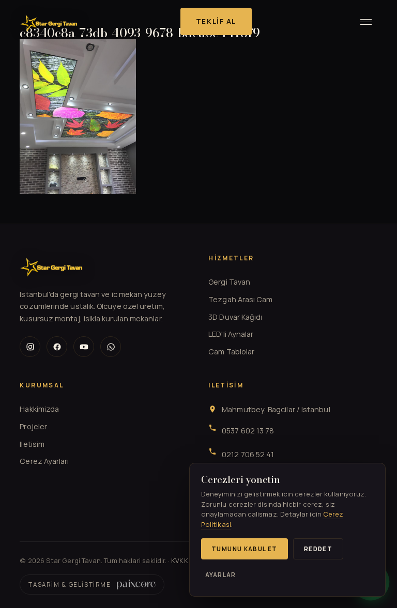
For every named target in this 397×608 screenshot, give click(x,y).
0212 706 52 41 (248, 454)
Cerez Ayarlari (44, 461)
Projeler (33, 426)
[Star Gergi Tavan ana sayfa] (49, 21)
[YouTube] (83, 346)
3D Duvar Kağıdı (235, 317)
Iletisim (32, 444)
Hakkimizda (39, 409)
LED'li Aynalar (230, 334)
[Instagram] (30, 346)
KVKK (179, 560)
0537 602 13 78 (248, 430)
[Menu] (366, 21)
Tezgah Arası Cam (240, 299)
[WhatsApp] (110, 346)
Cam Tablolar (231, 351)
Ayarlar (220, 575)
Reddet (318, 549)
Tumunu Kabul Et (244, 549)
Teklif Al (216, 21)
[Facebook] (57, 346)
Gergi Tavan (229, 282)
